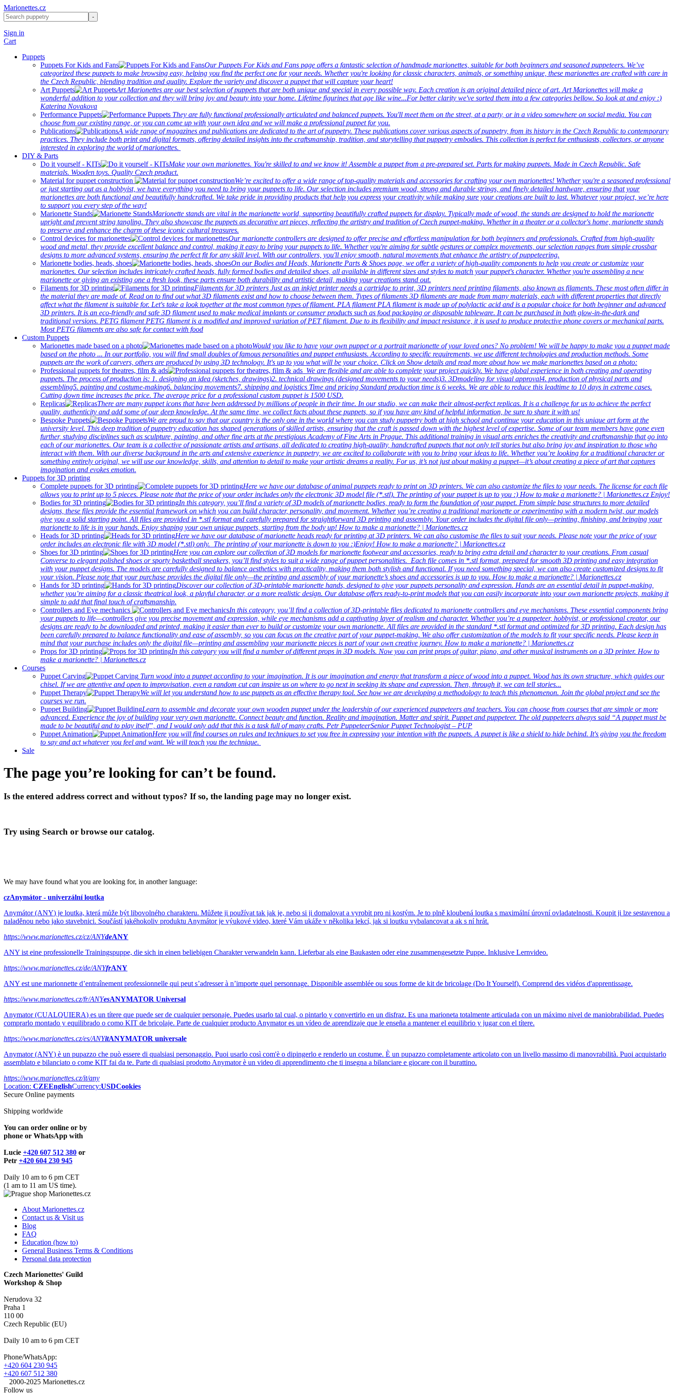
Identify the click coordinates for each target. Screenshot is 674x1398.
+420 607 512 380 (50, 1152)
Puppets (33, 57)
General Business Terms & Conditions (77, 1250)
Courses (33, 668)
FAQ (29, 1234)
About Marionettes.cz (53, 1209)
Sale (28, 750)
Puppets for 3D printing (56, 478)
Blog (29, 1226)
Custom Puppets (45, 337)
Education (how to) (50, 1242)
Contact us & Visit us (52, 1217)
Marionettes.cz (25, 7)
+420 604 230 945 (45, 1160)
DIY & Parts (40, 156)
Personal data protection (56, 1259)
